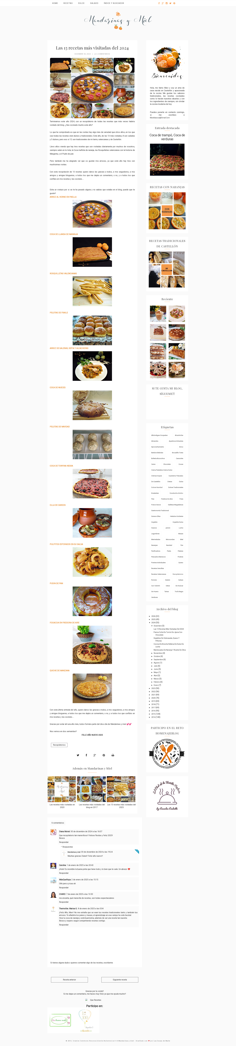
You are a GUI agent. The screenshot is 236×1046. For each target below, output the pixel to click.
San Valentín (155, 586)
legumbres (155, 534)
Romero (154, 580)
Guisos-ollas (155, 516)
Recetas (68, 3)
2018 (153, 704)
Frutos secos (156, 505)
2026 (153, 616)
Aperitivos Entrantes (176, 441)
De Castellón (155, 481)
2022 (153, 692)
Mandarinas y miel (74, 852)
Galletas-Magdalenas (175, 505)
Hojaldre (154, 522)
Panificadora (155, 551)
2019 (153, 701)
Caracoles (179, 458)
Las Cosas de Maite (162, 1041)
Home (55, 3)
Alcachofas (179, 435)
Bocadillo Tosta (177, 453)
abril (156, 676)
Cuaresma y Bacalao (176, 476)
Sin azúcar (179, 586)
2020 (153, 698)
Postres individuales (158, 563)
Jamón (167, 528)
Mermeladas (155, 539)
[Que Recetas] (94, 1000)
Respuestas (67, 847)
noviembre (158, 653)
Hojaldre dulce (178, 522)
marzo (156, 679)
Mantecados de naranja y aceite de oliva (170, 650)
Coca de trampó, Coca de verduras (167, 137)
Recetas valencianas (158, 574)
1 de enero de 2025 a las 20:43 (80, 865)
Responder (64, 842)
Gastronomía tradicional (160, 510)
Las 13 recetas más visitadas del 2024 (169, 629)
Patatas (180, 551)
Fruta (181, 499)
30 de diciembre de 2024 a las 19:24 (97, 852)
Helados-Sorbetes (176, 516)
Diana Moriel (64, 831)
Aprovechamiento (157, 447)
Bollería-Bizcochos (158, 458)
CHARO (62, 894)
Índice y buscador (114, 3)
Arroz (181, 447)
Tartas (166, 591)
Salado (94, 3)
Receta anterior (69, 980)
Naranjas (154, 545)
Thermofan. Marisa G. (68, 908)
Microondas (170, 539)
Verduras (154, 597)
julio (156, 666)
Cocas (181, 464)
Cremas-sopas (156, 476)
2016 (153, 711)
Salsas (180, 580)
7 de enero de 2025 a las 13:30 (79, 894)
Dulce (81, 3)
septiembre (158, 660)
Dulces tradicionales (175, 487)
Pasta (169, 551)
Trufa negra (179, 591)
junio (156, 669)
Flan (152, 499)
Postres (180, 557)
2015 (153, 714)
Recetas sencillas (157, 568)
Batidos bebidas (157, 453)
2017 (153, 708)
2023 (153, 688)
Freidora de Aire (167, 499)
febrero (157, 682)
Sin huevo (154, 591)
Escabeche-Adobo (176, 493)
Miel (181, 539)
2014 (153, 717)
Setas (168, 586)
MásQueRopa (65, 879)
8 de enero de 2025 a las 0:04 (90, 908)
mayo (156, 672)
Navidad (169, 545)
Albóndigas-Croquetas (159, 435)
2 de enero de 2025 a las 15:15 (85, 879)
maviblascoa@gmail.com (160, 118)
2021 (153, 695)
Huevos (154, 528)
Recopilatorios (59, 745)
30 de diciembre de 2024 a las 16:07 (86, 831)
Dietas (170, 481)
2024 (153, 623)
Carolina (62, 865)
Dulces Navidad (156, 487)
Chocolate (167, 464)
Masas (180, 534)
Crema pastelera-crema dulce (161, 470)
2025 (153, 619)
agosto (157, 663)
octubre (157, 656)
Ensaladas (155, 493)
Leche (181, 528)
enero (156, 685)
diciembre (158, 626)
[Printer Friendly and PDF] (113, 755)
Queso (180, 563)
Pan (182, 545)
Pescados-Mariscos (158, 557)
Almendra (154, 441)
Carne (153, 464)
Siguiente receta (120, 980)
